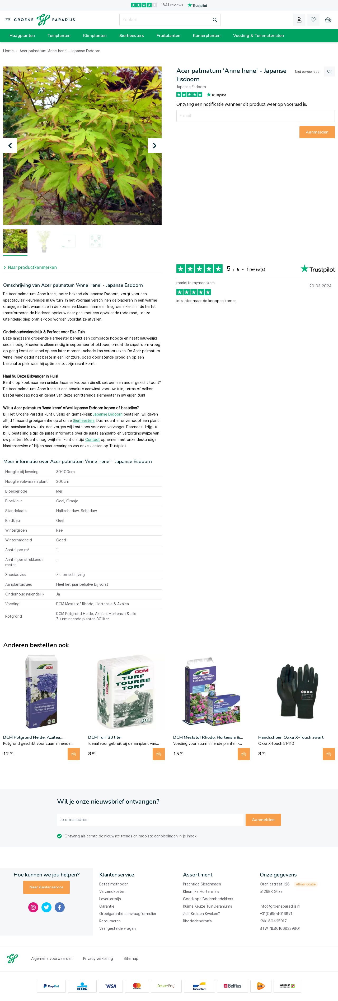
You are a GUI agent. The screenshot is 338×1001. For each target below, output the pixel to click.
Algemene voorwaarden (52, 959)
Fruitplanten (168, 36)
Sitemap (131, 959)
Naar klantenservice (46, 887)
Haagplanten (22, 36)
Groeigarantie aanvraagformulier (127, 914)
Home (8, 51)
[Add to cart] (74, 754)
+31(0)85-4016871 (276, 914)
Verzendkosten (112, 892)
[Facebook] (60, 907)
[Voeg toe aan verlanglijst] (329, 71)
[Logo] (43, 20)
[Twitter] (46, 907)
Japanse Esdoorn (108, 414)
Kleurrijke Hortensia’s (201, 892)
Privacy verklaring (98, 959)
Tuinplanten (59, 36)
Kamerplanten (206, 36)
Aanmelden (263, 820)
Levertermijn (110, 899)
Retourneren (110, 921)
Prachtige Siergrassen (202, 884)
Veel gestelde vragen (117, 929)
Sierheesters (131, 36)
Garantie (106, 906)
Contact (92, 440)
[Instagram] (33, 907)
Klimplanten (95, 36)
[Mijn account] (299, 20)
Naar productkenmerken (32, 267)
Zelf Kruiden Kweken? (201, 914)
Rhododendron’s (197, 921)
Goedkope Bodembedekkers (208, 899)
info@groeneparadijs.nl (280, 906)
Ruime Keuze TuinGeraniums (207, 906)
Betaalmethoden (114, 884)
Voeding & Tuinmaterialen (258, 36)
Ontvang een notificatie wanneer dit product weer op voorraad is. (241, 104)
